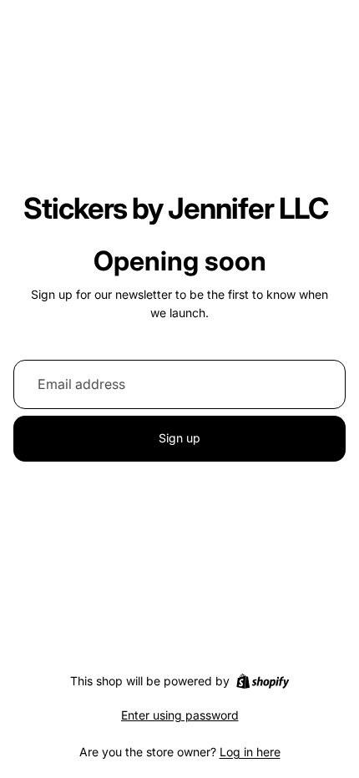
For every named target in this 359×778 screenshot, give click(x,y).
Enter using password (180, 715)
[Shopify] (262, 681)
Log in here (250, 752)
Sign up (179, 438)
